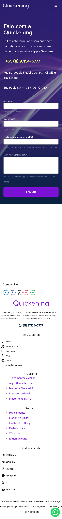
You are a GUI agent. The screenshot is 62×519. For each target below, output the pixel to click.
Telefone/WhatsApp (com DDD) (18, 137)
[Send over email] (33, 292)
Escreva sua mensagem (15, 154)
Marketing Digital (19, 418)
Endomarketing (18, 438)
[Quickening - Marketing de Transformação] (16, 6)
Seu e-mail (9, 119)
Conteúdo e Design (20, 423)
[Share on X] (19, 292)
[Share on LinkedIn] (6, 292)
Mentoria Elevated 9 (21, 388)
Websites (14, 433)
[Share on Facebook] (13, 292)
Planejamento (17, 412)
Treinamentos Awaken (22, 378)
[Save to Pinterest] (26, 292)
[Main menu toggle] (55, 5)
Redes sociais (17, 428)
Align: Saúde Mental (20, 383)
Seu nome (8, 101)
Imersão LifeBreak (20, 393)
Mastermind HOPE (20, 398)
